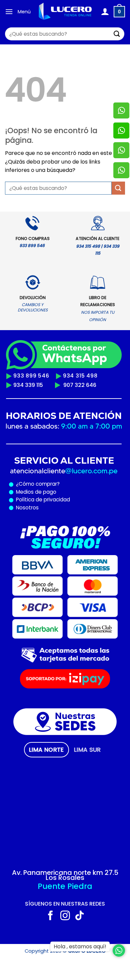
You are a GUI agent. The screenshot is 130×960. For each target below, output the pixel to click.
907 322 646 (79, 385)
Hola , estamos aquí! (80, 946)
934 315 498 (80, 376)
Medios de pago (34, 491)
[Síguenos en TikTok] (79, 916)
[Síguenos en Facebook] (50, 916)
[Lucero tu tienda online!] (66, 11)
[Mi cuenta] (105, 11)
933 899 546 (31, 376)
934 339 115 (28, 385)
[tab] (46, 749)
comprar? (47, 483)
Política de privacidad (41, 499)
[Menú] (9, 11)
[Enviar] (117, 33)
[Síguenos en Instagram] (65, 916)
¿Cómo (25, 483)
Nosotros (27, 507)
